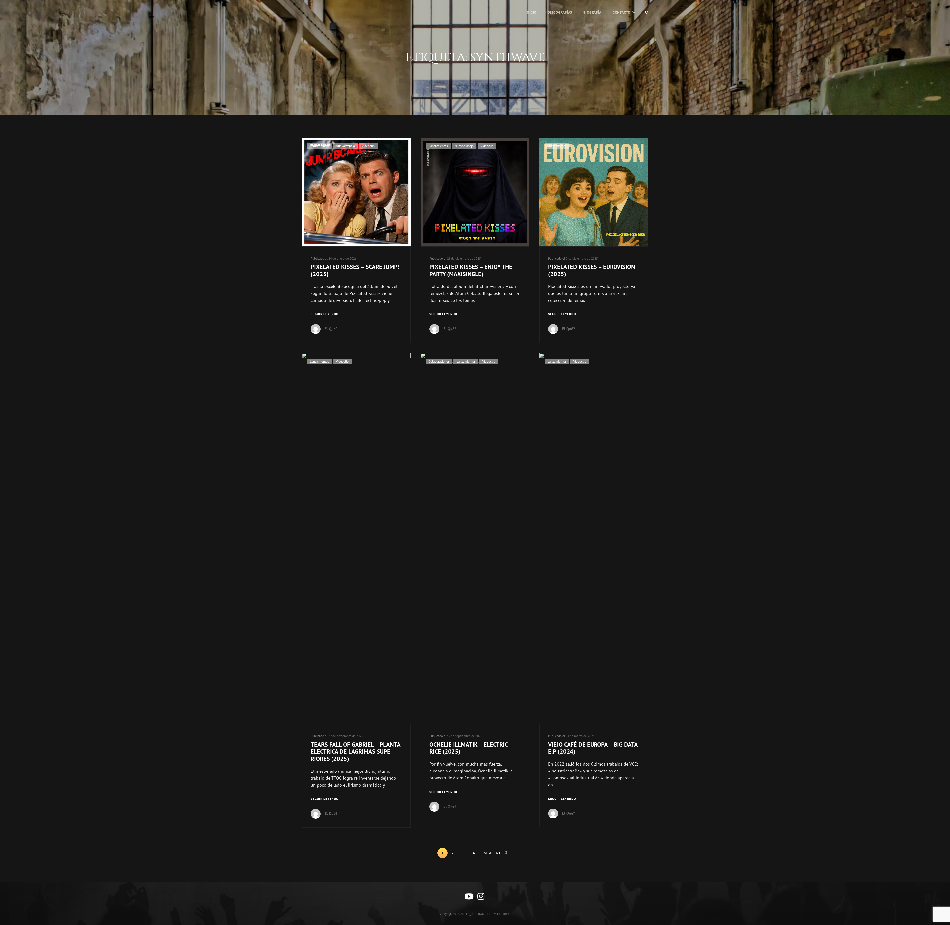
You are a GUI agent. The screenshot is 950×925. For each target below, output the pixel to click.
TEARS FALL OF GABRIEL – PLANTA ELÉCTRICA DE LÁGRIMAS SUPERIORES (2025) (356, 752)
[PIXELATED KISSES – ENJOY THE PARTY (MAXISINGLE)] (475, 192)
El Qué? (331, 328)
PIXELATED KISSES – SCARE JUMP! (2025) (355, 270)
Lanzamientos (319, 146)
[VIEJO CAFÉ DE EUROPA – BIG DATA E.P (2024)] (593, 538)
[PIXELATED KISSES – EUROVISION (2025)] (593, 192)
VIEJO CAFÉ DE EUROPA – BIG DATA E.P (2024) (593, 748)
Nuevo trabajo (345, 146)
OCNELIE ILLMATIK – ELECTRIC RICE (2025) (468, 748)
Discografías (560, 12)
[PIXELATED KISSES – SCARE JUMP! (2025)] (356, 192)
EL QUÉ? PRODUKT (477, 914)
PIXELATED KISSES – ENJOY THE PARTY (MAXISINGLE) (470, 270)
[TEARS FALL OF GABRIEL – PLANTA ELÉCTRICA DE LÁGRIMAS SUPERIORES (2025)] (356, 538)
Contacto (621, 12)
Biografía (592, 12)
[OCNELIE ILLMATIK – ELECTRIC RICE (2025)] (475, 538)
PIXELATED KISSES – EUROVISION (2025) (591, 270)
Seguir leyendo (325, 314)
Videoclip (368, 146)
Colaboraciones (439, 361)
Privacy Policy (500, 914)
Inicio (531, 12)
